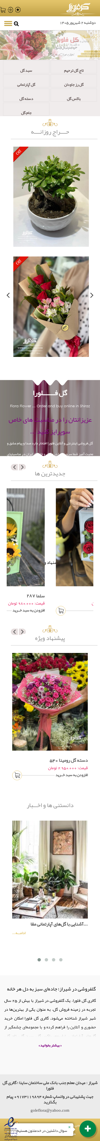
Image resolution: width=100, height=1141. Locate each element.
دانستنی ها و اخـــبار (50, 806)
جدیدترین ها (50, 473)
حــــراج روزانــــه (50, 132)
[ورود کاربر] (9, 10)
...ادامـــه (19, 933)
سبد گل (26, 69)
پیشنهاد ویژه (50, 638)
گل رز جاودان (74, 84)
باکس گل (74, 98)
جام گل (26, 112)
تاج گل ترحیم (74, 69)
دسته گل (26, 98)
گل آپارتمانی (26, 84)
